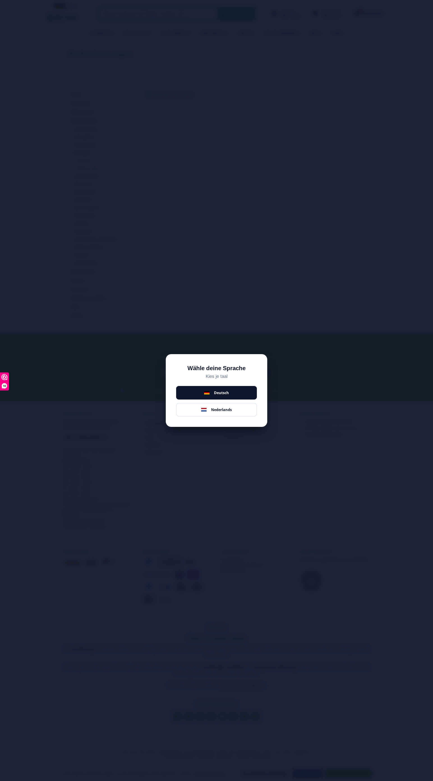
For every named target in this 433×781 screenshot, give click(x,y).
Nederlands (221, 409)
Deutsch (221, 392)
